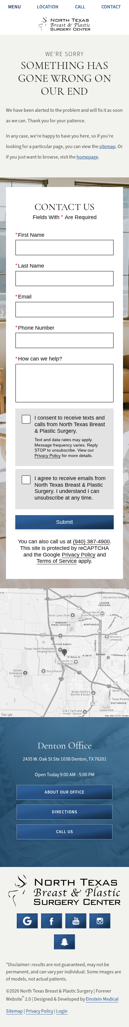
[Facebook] (51, 920)
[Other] (64, 941)
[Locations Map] (64, 652)
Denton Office (65, 745)
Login (62, 1011)
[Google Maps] (27, 920)
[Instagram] (99, 920)
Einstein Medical (102, 999)
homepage (87, 157)
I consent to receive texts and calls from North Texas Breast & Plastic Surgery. (69, 436)
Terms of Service (57, 561)
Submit (64, 522)
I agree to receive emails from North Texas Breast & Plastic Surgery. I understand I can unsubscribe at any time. (70, 488)
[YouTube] (75, 920)
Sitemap (14, 1011)
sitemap (107, 147)
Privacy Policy (47, 455)
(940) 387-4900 (91, 542)
